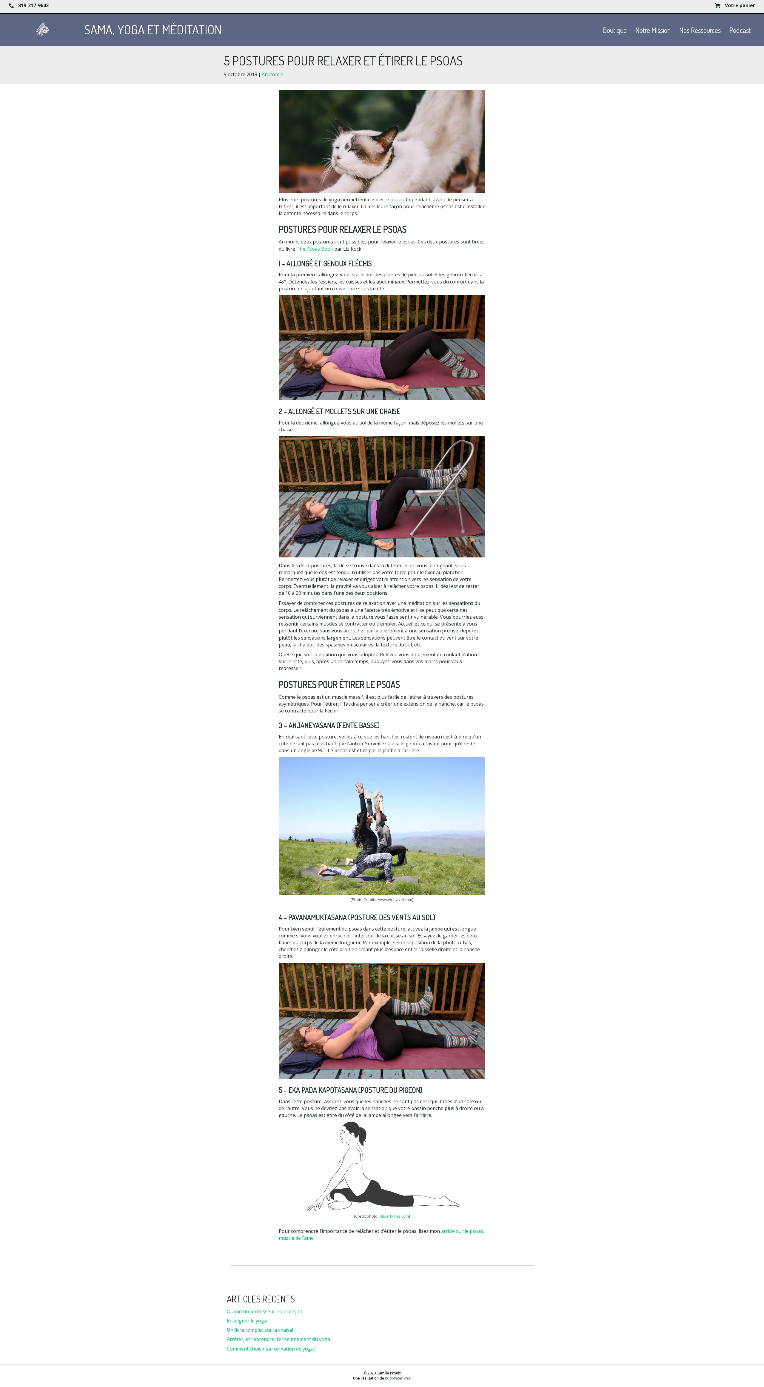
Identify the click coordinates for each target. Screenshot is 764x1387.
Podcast (740, 30)
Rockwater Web (398, 1378)
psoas (397, 199)
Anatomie (272, 74)
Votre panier (740, 5)
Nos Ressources (700, 30)
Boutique (615, 30)
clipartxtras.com (394, 1216)
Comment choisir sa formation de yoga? (271, 1348)
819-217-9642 (33, 5)
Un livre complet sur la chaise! (260, 1330)
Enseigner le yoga (247, 1320)
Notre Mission (653, 30)
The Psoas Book (314, 249)
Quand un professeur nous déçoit (264, 1311)
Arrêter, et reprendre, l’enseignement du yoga (278, 1339)
